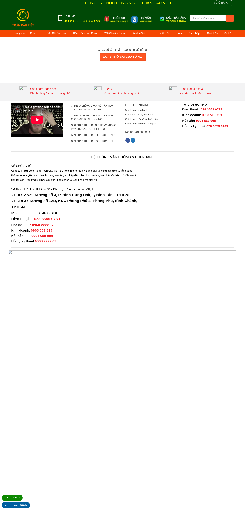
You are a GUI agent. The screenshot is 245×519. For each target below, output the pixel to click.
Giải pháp (194, 33)
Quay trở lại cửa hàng (122, 56)
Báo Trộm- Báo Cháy (85, 33)
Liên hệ (227, 33)
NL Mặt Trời (162, 33)
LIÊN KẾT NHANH (137, 105)
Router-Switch (140, 33)
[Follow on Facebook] (127, 140)
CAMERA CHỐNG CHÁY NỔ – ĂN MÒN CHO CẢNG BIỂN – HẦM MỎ (92, 107)
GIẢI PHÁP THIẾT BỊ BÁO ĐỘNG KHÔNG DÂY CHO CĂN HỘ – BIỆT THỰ (93, 127)
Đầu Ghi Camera (56, 33)
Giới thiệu (212, 33)
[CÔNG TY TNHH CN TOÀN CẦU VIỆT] (31, 18)
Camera (34, 33)
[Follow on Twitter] (133, 140)
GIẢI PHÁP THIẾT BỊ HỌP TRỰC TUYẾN (93, 135)
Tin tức (180, 33)
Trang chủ (19, 33)
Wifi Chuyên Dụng (114, 33)
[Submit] (230, 18)
